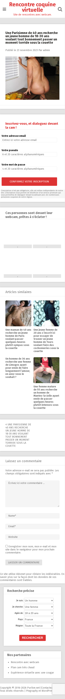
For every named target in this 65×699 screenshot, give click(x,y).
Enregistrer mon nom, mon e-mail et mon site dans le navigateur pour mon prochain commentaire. (30, 549)
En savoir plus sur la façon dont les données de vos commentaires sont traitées (32, 577)
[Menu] (4, 9)
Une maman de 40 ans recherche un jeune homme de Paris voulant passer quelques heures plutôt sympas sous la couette (18, 339)
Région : (20, 625)
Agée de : (19, 613)
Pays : (21, 619)
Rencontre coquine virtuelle (32, 7)
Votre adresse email (14, 135)
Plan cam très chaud (22, 667)
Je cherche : (18, 607)
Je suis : (20, 600)
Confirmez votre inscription (29, 181)
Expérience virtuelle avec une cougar (32, 672)
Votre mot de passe (13, 164)
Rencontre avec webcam (25, 662)
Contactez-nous (50, 687)
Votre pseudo (10, 150)
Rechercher (32, 637)
